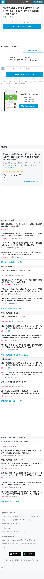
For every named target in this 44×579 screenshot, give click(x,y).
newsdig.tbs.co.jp (16, 294)
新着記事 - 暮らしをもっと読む (12, 401)
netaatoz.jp (12, 446)
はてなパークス (32, 544)
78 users (4, 285)
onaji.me (13, 478)
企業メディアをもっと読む (10, 502)
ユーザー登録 (38, 2)
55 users (4, 478)
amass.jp (14, 303)
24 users (4, 350)
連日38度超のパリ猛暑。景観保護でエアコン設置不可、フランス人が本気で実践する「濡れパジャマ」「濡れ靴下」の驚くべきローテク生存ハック (22, 494)
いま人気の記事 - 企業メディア (12, 460)
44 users (4, 340)
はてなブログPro (17, 540)
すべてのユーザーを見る (32, 182)
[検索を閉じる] (23, 2)
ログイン (28, 2)
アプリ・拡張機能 (8, 516)
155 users (4, 496)
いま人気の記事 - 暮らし (10, 313)
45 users (4, 396)
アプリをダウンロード (30, 106)
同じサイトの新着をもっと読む (12, 262)
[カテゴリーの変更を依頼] (10, 17)
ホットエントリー (20, 532)
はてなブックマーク (8, 513)
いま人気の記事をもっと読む (11, 308)
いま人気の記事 (6, 266)
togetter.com (14, 331)
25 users (4, 377)
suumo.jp (14, 496)
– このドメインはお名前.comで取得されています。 (19, 441)
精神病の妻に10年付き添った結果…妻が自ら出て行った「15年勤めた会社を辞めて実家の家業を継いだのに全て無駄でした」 (22, 338)
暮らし (7, 17)
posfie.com (13, 340)
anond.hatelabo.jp (17, 275)
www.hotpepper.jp (15, 487)
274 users (4, 303)
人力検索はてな (30, 540)
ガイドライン (6, 520)
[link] (4, 178)
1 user (3, 229)
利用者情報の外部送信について (12, 523)
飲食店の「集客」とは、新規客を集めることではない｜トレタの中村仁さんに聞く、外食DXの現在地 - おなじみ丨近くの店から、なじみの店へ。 (21, 475)
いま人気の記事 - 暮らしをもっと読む (14, 355)
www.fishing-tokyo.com (22, 17)
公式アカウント (7, 532)
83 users (4, 294)
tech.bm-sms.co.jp (16, 468)
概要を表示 (10, 167)
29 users (4, 331)
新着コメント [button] (32, 50)
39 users (4, 468)
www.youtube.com (16, 284)
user (14, 22)
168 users (4, 275)
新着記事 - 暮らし (7, 359)
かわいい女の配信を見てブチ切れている (15, 270)
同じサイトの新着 (7, 220)
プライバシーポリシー (27, 520)
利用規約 (15, 520)
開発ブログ (19, 516)
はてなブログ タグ (8, 544)
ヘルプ (26, 516)
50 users (4, 487)
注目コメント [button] (11, 50)
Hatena (23, 560)
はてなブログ (6, 540)
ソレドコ (5, 547)
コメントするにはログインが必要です (19, 68)
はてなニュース (21, 544)
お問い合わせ (34, 516)
